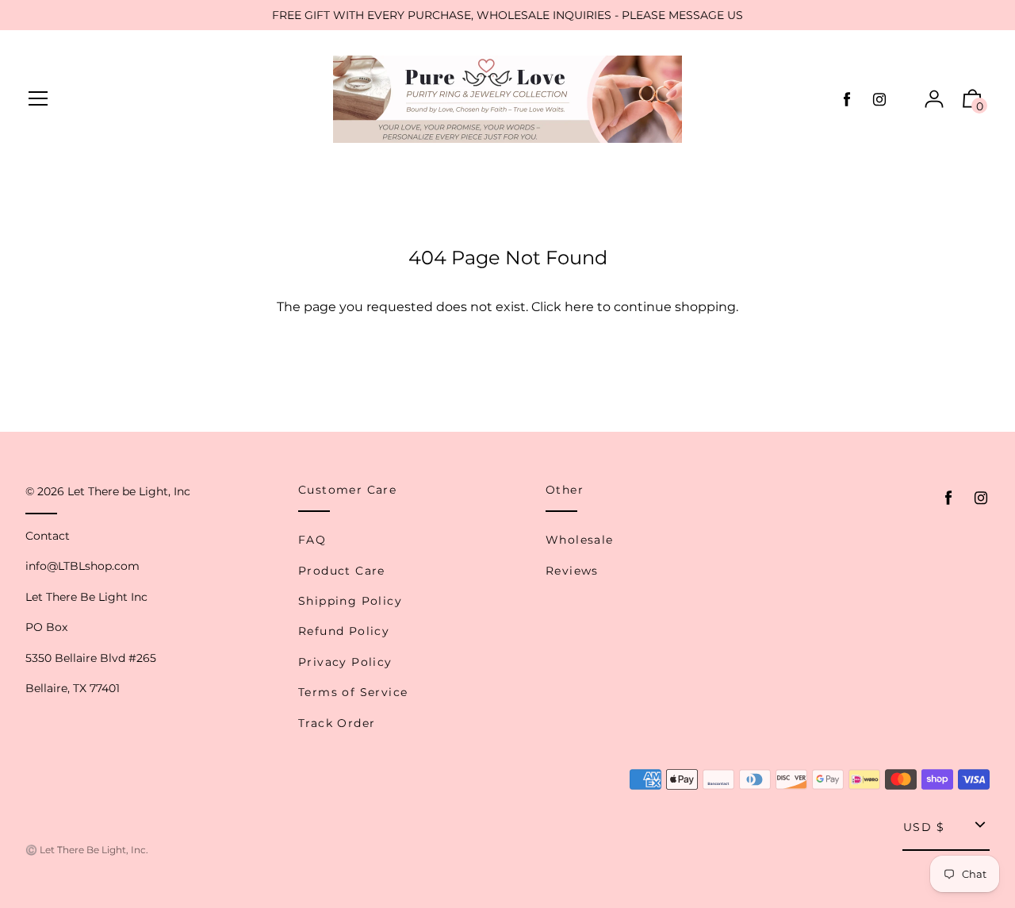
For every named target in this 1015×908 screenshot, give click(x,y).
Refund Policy (343, 631)
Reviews (572, 571)
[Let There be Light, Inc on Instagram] (879, 99)
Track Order (336, 723)
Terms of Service (353, 692)
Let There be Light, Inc (128, 491)
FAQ (312, 540)
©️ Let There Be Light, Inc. (86, 850)
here (579, 306)
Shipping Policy (350, 601)
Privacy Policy (345, 662)
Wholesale (580, 540)
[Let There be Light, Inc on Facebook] (847, 99)
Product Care (341, 571)
